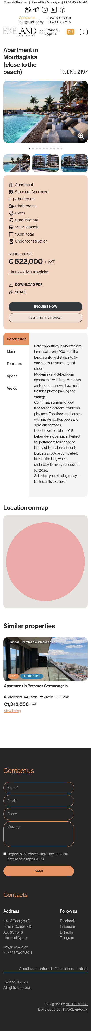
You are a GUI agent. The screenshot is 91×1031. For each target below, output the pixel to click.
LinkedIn (66, 932)
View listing (12, 711)
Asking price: (20, 254)
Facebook (67, 921)
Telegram (67, 938)
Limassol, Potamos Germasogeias (31, 642)
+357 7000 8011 (59, 18)
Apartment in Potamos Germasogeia (36, 685)
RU (70, 32)
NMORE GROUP (74, 1009)
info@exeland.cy (31, 22)
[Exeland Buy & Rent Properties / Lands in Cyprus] (19, 32)
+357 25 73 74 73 (59, 22)
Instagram (67, 926)
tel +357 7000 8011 (17, 953)
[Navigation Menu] (84, 32)
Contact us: (27, 18)
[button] (29, 148)
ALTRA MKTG (77, 1004)
